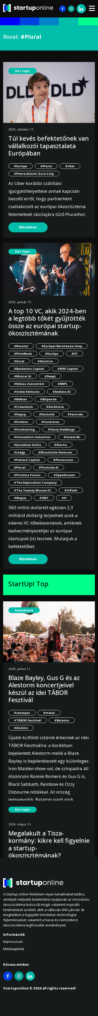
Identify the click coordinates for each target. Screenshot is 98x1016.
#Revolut (21, 346)
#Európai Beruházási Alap (61, 346)
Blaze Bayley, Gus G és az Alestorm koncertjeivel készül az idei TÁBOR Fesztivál (44, 689)
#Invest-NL (72, 437)
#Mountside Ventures (55, 452)
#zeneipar (22, 713)
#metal (49, 713)
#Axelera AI (62, 392)
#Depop (20, 414)
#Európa (20, 166)
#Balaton (61, 720)
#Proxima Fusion (27, 475)
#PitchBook (23, 354)
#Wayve (20, 498)
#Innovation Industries (32, 437)
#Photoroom (63, 460)
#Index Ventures (26, 392)
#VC (74, 354)
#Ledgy (19, 452)
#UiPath (70, 490)
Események (24, 610)
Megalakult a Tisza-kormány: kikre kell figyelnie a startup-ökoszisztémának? (49, 844)
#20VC (44, 498)
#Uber (70, 166)
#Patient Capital (27, 460)
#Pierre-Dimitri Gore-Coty (34, 174)
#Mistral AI (22, 376)
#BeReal (20, 399)
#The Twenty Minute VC (32, 490)
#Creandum (23, 407)
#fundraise (50, 422)
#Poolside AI (49, 467)
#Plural (46, 166)
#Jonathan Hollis (27, 445)
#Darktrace (55, 407)
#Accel (19, 361)
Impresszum (13, 941)
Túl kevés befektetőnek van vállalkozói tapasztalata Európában (48, 145)
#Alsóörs (21, 728)
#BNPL (62, 384)
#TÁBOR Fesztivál (27, 720)
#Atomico (45, 361)
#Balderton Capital (29, 369)
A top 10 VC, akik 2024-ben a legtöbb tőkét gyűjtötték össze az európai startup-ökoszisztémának (47, 322)
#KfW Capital (67, 369)
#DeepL (50, 376)
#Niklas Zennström (29, 384)
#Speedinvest (64, 475)
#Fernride (75, 414)
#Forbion (21, 422)
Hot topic (22, 71)
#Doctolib (46, 414)
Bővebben (28, 227)
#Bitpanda (48, 399)
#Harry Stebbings (61, 429)
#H (64, 498)
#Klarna (60, 445)
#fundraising (24, 429)
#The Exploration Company (35, 482)
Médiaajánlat (13, 948)
